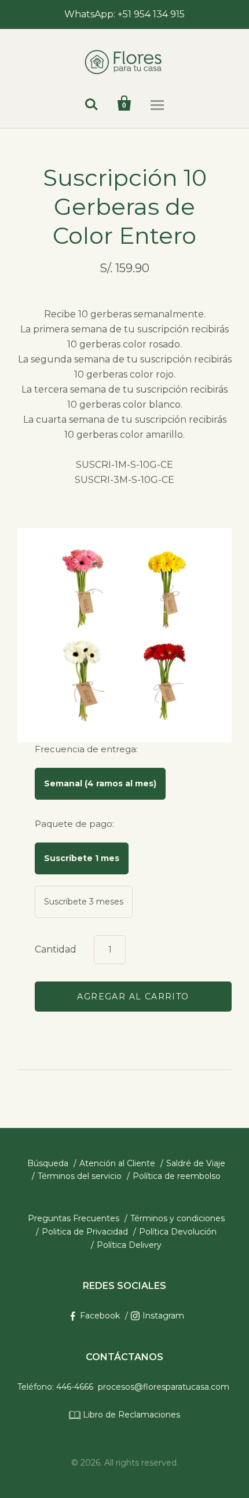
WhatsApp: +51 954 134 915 (124, 14)
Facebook (100, 1315)
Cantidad (55, 949)
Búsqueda (47, 1163)
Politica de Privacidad (85, 1231)
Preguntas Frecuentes (73, 1218)
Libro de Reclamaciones (130, 1414)
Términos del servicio (80, 1176)
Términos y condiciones (177, 1218)
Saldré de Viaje (195, 1163)
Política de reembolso (177, 1176)
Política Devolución (178, 1231)
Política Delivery (129, 1245)
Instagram (163, 1315)
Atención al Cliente (117, 1163)
